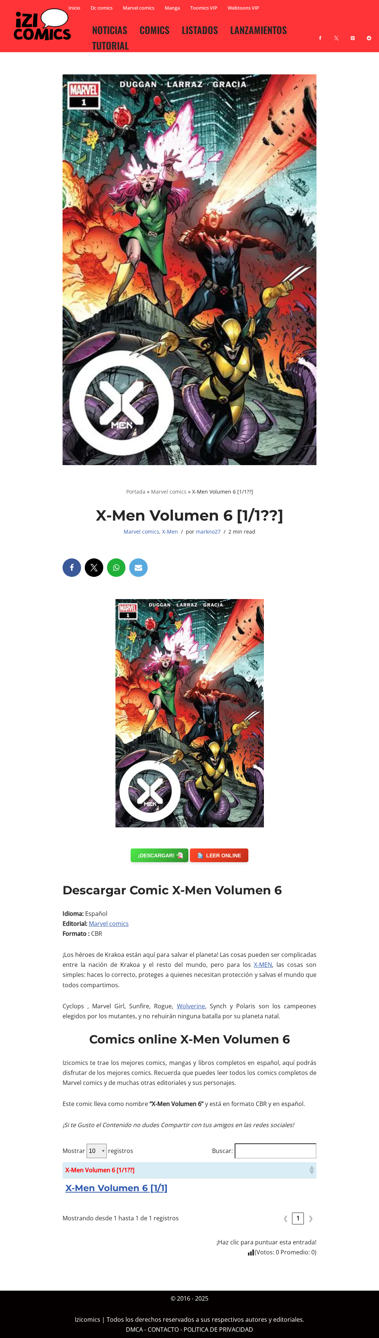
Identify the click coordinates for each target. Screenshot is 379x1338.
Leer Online (223, 855)
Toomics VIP (203, 7)
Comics (155, 30)
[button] (311, 1170)
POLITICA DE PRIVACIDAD (218, 1330)
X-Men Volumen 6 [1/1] (117, 1188)
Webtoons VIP (243, 7)
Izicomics (87, 1320)
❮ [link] (285, 1218)
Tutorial (110, 45)
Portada (135, 491)
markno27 (208, 531)
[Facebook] (320, 34)
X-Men (170, 531)
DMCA (134, 1330)
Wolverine (191, 1006)
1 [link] (298, 1218)
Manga (172, 7)
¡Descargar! (156, 855)
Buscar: (222, 1151)
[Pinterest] (352, 34)
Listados (200, 30)
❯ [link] (310, 1218)
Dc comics (102, 7)
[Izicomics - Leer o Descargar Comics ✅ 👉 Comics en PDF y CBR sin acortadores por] (44, 24)
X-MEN (263, 965)
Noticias (109, 30)
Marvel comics (138, 7)
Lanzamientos (258, 30)
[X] (336, 34)
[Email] (138, 567)
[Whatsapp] (116, 567)
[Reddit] (369, 34)
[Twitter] (94, 567)
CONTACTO (163, 1330)
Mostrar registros (98, 1151)
